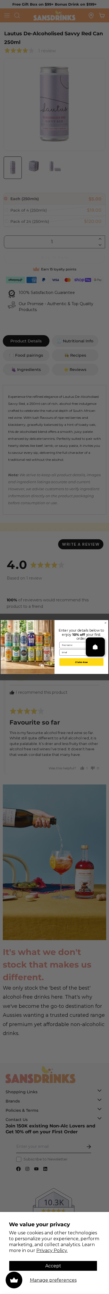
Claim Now (81, 662)
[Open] (95, 647)
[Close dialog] (105, 623)
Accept (53, 1266)
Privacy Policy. (52, 1250)
